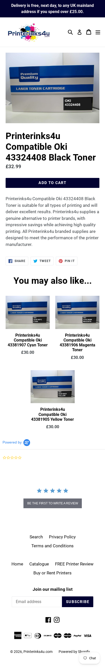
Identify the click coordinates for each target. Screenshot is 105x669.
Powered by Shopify (74, 652)
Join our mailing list (53, 589)
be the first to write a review (52, 503)
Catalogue (39, 563)
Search (36, 536)
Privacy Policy (62, 536)
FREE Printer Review (74, 563)
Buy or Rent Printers (52, 572)
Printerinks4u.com (37, 652)
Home (17, 563)
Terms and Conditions (52, 545)
